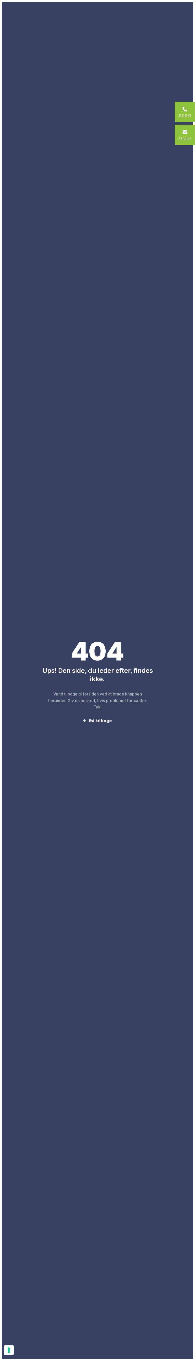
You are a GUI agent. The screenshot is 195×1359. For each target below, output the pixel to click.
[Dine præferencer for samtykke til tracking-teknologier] (9, 1350)
